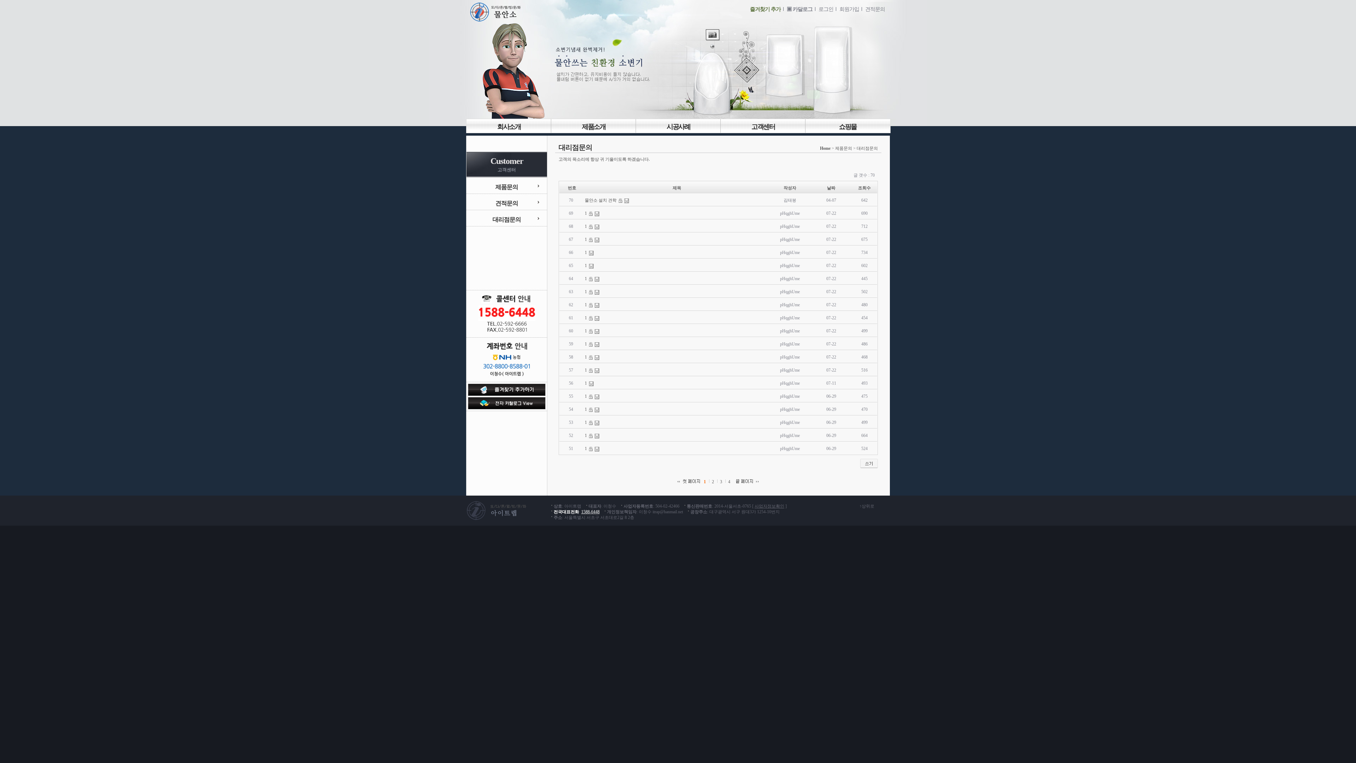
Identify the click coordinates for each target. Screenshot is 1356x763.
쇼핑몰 (848, 126)
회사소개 (509, 126)
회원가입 (849, 9)
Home (825, 148)
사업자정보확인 (769, 506)
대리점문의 (507, 219)
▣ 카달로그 (800, 9)
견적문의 (875, 9)
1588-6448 (590, 511)
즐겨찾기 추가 (765, 9)
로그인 (826, 9)
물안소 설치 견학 (601, 200)
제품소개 (593, 126)
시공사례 (678, 126)
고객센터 (763, 126)
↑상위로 (867, 506)
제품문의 (506, 187)
